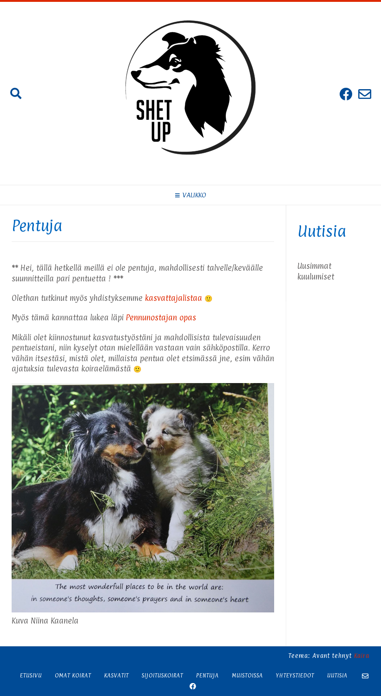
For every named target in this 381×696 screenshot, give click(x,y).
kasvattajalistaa (173, 298)
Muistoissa (247, 675)
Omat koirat (73, 675)
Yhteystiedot (295, 675)
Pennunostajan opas (161, 317)
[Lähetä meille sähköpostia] (364, 94)
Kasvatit (116, 675)
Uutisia (337, 675)
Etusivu (31, 675)
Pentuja (207, 675)
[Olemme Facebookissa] (346, 94)
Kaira (361, 655)
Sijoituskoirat (162, 675)
